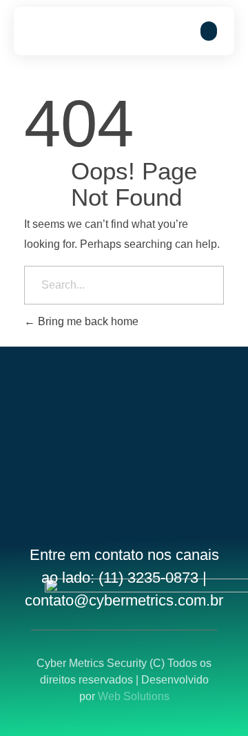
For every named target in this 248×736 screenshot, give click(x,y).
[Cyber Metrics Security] (72, 31)
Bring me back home (86, 321)
